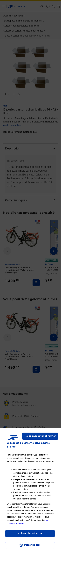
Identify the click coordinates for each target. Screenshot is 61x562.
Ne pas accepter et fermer (40, 436)
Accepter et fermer (32, 533)
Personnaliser (32, 545)
